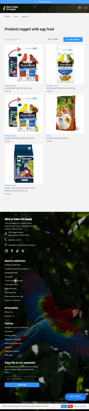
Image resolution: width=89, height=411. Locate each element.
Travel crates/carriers (14, 280)
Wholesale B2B (11, 272)
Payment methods (13, 339)
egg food (25, 16)
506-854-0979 (14, 240)
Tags (15, 16)
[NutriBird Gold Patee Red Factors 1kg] (24, 64)
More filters (74, 39)
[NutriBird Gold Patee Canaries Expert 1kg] (24, 114)
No (70, 406)
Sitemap (8, 347)
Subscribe (22, 384)
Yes (64, 406)
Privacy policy (11, 335)
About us (9, 312)
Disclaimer (9, 331)
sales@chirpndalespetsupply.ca (21, 245)
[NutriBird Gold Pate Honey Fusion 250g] (65, 64)
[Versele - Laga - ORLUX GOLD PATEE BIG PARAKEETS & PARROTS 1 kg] (24, 164)
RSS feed (9, 355)
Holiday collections (13, 264)
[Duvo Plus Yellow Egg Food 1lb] (65, 114)
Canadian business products (17, 268)
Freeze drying (10, 288)
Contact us (9, 315)
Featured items (11, 284)
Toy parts (9, 276)
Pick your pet (10, 292)
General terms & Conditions (16, 327)
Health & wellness (12, 300)
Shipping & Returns (13, 343)
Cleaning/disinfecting (14, 296)
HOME (7, 16)
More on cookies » (80, 406)
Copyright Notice (12, 351)
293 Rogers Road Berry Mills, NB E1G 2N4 (18, 234)
